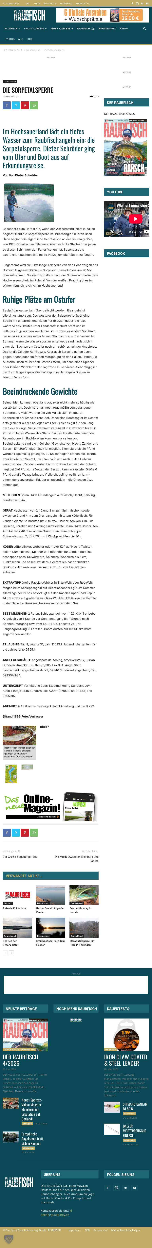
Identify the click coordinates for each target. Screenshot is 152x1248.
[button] (144, 29)
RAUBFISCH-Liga (86, 28)
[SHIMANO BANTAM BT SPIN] (112, 1107)
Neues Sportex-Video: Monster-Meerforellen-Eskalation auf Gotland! (32, 1109)
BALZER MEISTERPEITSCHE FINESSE (134, 1130)
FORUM (124, 28)
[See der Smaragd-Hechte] (84, 895)
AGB (87, 1230)
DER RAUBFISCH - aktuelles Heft (19, 1049)
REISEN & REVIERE (60, 28)
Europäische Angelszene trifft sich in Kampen (32, 1138)
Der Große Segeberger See (20, 857)
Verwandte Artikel (24, 876)
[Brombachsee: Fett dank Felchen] (50, 928)
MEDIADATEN (82, 3)
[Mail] (142, 3)
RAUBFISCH (11, 28)
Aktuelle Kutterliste (14, 908)
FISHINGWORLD (107, 28)
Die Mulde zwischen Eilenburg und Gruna (77, 859)
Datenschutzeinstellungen (125, 1230)
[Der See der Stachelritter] (17, 928)
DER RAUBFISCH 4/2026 (119, 114)
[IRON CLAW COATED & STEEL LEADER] (126, 1035)
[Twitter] (16, 105)
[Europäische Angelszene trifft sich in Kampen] (11, 1137)
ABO (28, 3)
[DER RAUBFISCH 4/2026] (125, 147)
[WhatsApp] (34, 105)
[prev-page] (5, 952)
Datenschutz (100, 1230)
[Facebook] (132, 3)
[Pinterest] (25, 105)
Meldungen (28, 1148)
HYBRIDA (10, 39)
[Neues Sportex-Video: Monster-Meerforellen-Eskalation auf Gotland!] (11, 1103)
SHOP (37, 3)
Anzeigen (27, 1123)
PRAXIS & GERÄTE (34, 28)
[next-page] (11, 952)
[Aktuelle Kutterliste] (17, 895)
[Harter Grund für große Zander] (50, 895)
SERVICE (8, 903)
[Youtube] (147, 3)
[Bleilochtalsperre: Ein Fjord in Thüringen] (84, 928)
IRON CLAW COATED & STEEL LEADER (125, 1059)
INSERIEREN (66, 3)
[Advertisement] (75, 68)
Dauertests (110, 1049)
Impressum (74, 1230)
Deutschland (33, 50)
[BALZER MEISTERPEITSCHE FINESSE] (112, 1129)
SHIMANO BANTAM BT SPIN (135, 1106)
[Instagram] (137, 3)
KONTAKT (49, 3)
